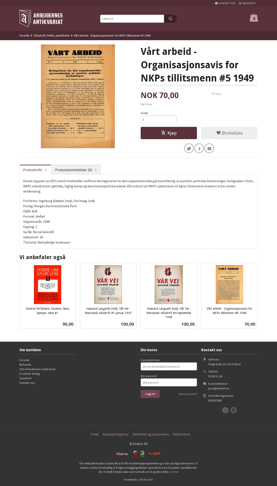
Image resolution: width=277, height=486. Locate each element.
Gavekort (25, 378)
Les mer (173, 472)
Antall (144, 113)
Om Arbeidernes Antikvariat (37, 369)
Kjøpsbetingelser (116, 434)
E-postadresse (150, 360)
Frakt (95, 434)
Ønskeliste (232, 133)
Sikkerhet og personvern (151, 434)
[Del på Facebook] (199, 148)
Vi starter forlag (29, 374)
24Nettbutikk (145, 479)
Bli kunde (25, 364)
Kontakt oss (27, 383)
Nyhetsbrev (181, 434)
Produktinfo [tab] (32, 170)
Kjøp (172, 133)
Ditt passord (149, 376)
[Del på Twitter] (189, 148)
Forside (24, 35)
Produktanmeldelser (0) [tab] (73, 170)
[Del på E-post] (209, 148)
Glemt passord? (188, 394)
